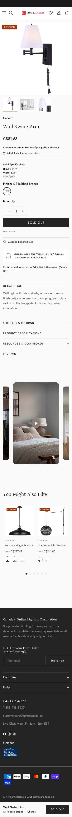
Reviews (9, 354)
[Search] (12, 13)
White (48, 559)
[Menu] (4, 13)
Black (7, 559)
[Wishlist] (51, 13)
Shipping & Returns (18, 323)
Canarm (8, 118)
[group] (19, 535)
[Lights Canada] (33, 13)
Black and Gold (15, 559)
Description (13, 286)
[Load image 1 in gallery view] (36, 59)
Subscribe (57, 660)
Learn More (33, 153)
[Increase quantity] (23, 211)
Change (31, 812)
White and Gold (22, 559)
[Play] (36, 423)
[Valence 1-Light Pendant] (53, 521)
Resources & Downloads (23, 343)
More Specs (9, 176)
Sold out (57, 809)
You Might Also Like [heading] (25, 494)
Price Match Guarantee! (45, 267)
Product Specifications (22, 333)
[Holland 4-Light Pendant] (20, 521)
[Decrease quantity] (8, 211)
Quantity (9, 201)
